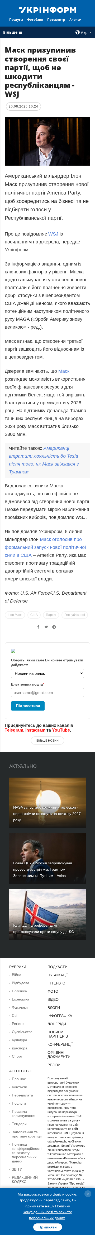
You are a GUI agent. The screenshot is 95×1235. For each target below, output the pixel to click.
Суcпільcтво (22, 1032)
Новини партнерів (58, 1034)
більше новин (47, 740)
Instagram (35, 730)
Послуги (16, 19)
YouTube (61, 730)
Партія (51, 615)
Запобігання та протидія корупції (27, 1134)
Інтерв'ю (56, 983)
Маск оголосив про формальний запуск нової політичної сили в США (45, 547)
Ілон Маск (15, 615)
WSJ (53, 234)
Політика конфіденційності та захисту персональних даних (26, 1152)
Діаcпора (19, 1048)
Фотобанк (35, 19)
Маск (63, 371)
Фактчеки (20, 1007)
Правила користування (23, 1113)
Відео (53, 999)
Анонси (75, 19)
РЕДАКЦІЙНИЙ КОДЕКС (25, 1179)
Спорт (17, 1056)
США (34, 615)
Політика (19, 991)
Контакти (19, 1087)
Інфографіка (60, 1016)
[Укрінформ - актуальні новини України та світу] (47, 9)
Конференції (60, 1044)
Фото (53, 991)
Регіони (18, 1024)
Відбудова (20, 983)
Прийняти (48, 1227)
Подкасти (58, 967)
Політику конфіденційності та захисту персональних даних (47, 1212)
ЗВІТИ (17, 1169)
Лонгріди (57, 1024)
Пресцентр (56, 19)
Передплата (22, 1095)
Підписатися (28, 705)
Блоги (54, 1008)
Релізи (54, 1065)
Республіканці (74, 615)
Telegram (14, 730)
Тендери (19, 1124)
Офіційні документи (59, 1054)
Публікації (58, 975)
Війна (16, 975)
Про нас (19, 1079)
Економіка (20, 999)
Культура (19, 1040)
